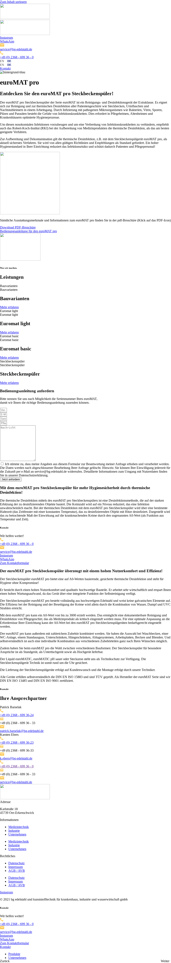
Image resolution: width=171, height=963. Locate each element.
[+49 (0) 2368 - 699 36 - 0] (1, 53)
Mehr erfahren (9, 307)
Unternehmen (17, 834)
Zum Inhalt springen (13, 2)
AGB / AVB (16, 870)
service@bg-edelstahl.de (16, 49)
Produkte (14, 954)
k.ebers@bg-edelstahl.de (16, 758)
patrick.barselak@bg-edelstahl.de (22, 731)
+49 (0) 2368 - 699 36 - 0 (17, 57)
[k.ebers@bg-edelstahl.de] (2, 754)
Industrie (14, 830)
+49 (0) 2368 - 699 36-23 (17, 742)
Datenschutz (16, 863)
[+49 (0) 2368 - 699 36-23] (1, 739)
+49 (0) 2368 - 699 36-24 (17, 715)
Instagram (6, 37)
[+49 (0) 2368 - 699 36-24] (1, 711)
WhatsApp (7, 41)
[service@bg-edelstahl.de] (2, 45)
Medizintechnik (18, 827)
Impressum (15, 867)
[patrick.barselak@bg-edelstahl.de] (2, 727)
